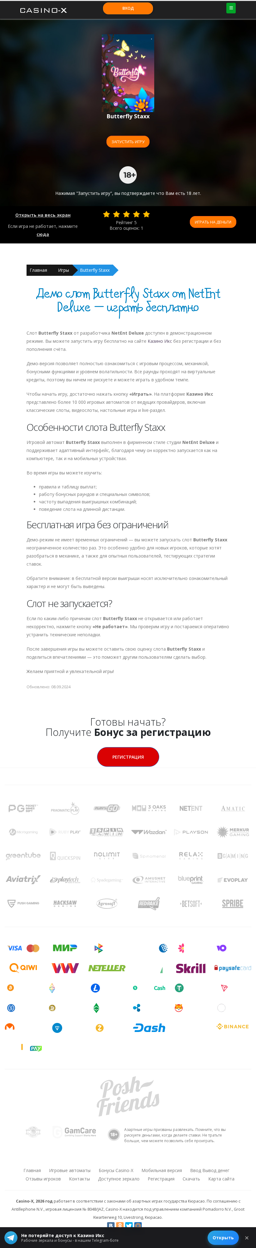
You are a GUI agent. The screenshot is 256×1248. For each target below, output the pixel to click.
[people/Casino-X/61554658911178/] (127, 1158)
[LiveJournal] (147, 1226)
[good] (136, 214)
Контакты (79, 1179)
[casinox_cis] (111, 1158)
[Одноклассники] (120, 1226)
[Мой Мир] (138, 1226)
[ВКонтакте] (111, 1226)
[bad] (106, 214)
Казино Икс (160, 341)
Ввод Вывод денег (209, 1170)
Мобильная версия (161, 1170)
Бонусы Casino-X (116, 1170)
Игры (63, 270)
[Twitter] (129, 1226)
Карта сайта (221, 1179)
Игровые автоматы (70, 1170)
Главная (38, 270)
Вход (128, 8)
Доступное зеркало (119, 1179)
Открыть (223, 1238)
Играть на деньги (213, 222)
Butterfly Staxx (95, 270)
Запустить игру (128, 141)
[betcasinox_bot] (160, 1158)
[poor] (116, 214)
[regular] (126, 214)
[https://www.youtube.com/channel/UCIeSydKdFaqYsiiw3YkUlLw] (95, 1158)
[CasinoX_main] (144, 1158)
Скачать (191, 1179)
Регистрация (128, 757)
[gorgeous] (146, 214)
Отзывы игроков (43, 1179)
